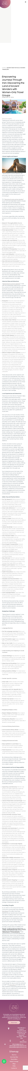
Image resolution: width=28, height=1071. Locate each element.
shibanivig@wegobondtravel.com (17, 1045)
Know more (14, 1022)
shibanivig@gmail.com (17, 1044)
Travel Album (14, 1059)
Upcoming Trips (14, 1057)
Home (4, 67)
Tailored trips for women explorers (11, 283)
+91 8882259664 (23, 1041)
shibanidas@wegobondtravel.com (18, 1047)
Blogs (14, 1063)
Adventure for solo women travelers (13, 199)
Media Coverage (14, 1061)
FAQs (14, 1066)
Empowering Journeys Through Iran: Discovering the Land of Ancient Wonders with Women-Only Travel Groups (13, 86)
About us (14, 1054)
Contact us (14, 1068)
